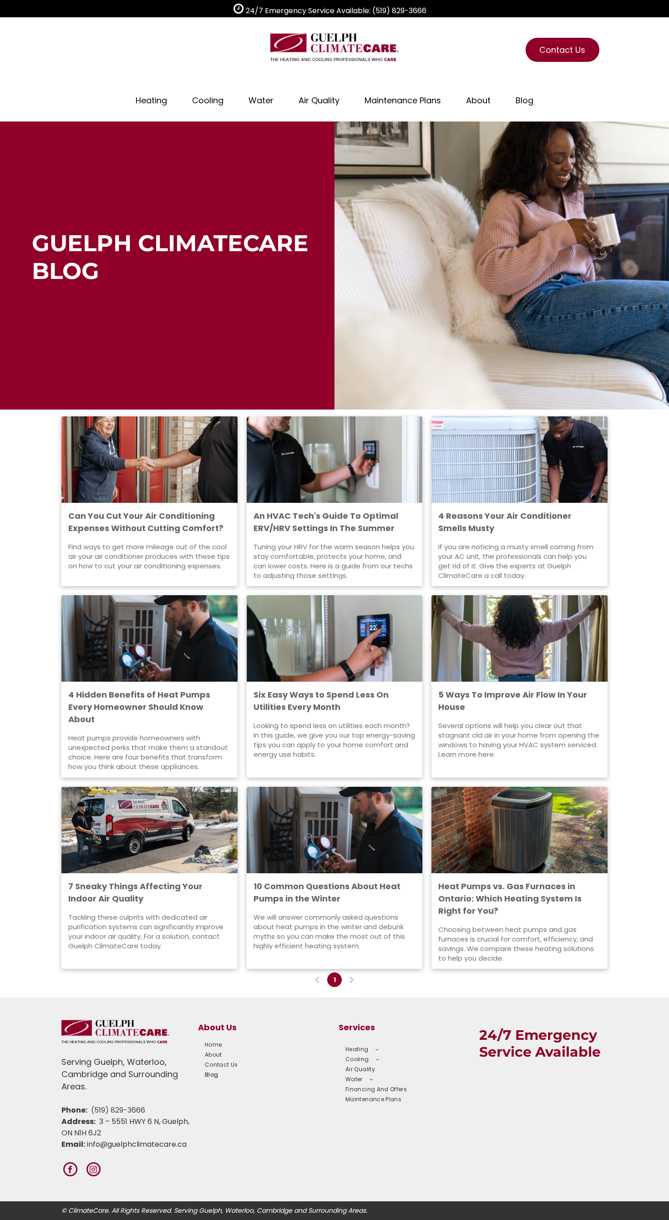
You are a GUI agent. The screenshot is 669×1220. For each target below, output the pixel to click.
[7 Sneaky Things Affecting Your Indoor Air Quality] (149, 830)
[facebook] (70, 1170)
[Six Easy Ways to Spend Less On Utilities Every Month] (335, 638)
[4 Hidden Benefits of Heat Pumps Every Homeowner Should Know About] (149, 638)
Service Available (540, 1051)
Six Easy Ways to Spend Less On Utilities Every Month (321, 701)
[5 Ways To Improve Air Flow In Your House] (519, 638)
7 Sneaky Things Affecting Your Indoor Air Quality (135, 892)
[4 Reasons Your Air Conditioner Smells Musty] (519, 459)
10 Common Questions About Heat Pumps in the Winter (326, 892)
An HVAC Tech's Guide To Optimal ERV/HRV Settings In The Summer (325, 522)
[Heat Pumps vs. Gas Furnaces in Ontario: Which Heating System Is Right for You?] (519, 830)
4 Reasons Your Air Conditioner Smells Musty (505, 522)
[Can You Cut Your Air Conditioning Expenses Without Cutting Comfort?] (149, 459)
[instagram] (93, 1170)
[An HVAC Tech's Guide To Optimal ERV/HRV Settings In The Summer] (335, 459)
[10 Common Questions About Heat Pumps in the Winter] (335, 830)
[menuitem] (262, 1045)
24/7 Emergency (538, 1035)
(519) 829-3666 (118, 1110)
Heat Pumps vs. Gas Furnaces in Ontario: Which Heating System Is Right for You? (510, 898)
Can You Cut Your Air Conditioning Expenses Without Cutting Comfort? (145, 522)
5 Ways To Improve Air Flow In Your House (512, 701)
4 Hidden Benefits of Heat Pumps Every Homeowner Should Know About (139, 707)
